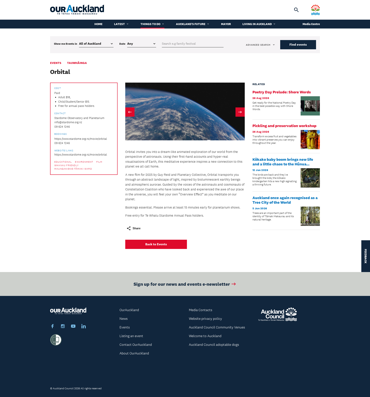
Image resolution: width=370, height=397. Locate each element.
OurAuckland (129, 310)
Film (99, 161)
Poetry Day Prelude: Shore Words (281, 92)
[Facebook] (52, 326)
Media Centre (311, 24)
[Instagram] (63, 326)
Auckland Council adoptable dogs (214, 345)
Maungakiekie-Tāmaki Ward (73, 168)
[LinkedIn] (83, 326)
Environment (84, 161)
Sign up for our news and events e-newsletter (182, 284)
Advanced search (258, 44)
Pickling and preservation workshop (284, 125)
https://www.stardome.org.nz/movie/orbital (80, 139)
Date (122, 43)
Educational (63, 161)
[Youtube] (73, 326)
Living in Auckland (257, 24)
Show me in (65, 43)
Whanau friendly (66, 165)
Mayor (226, 24)
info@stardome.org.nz (68, 122)
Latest (119, 24)
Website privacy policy (205, 319)
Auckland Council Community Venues (217, 327)
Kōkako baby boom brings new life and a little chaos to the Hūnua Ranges (282, 164)
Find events (298, 45)
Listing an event (131, 336)
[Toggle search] (296, 10)
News (123, 319)
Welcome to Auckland (205, 336)
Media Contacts (200, 310)
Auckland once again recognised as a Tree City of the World (285, 200)
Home (98, 24)
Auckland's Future (190, 24)
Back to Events (156, 244)
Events (55, 63)
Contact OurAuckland (135, 345)
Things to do (150, 24)
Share (136, 228)
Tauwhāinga (77, 63)
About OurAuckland (134, 353)
